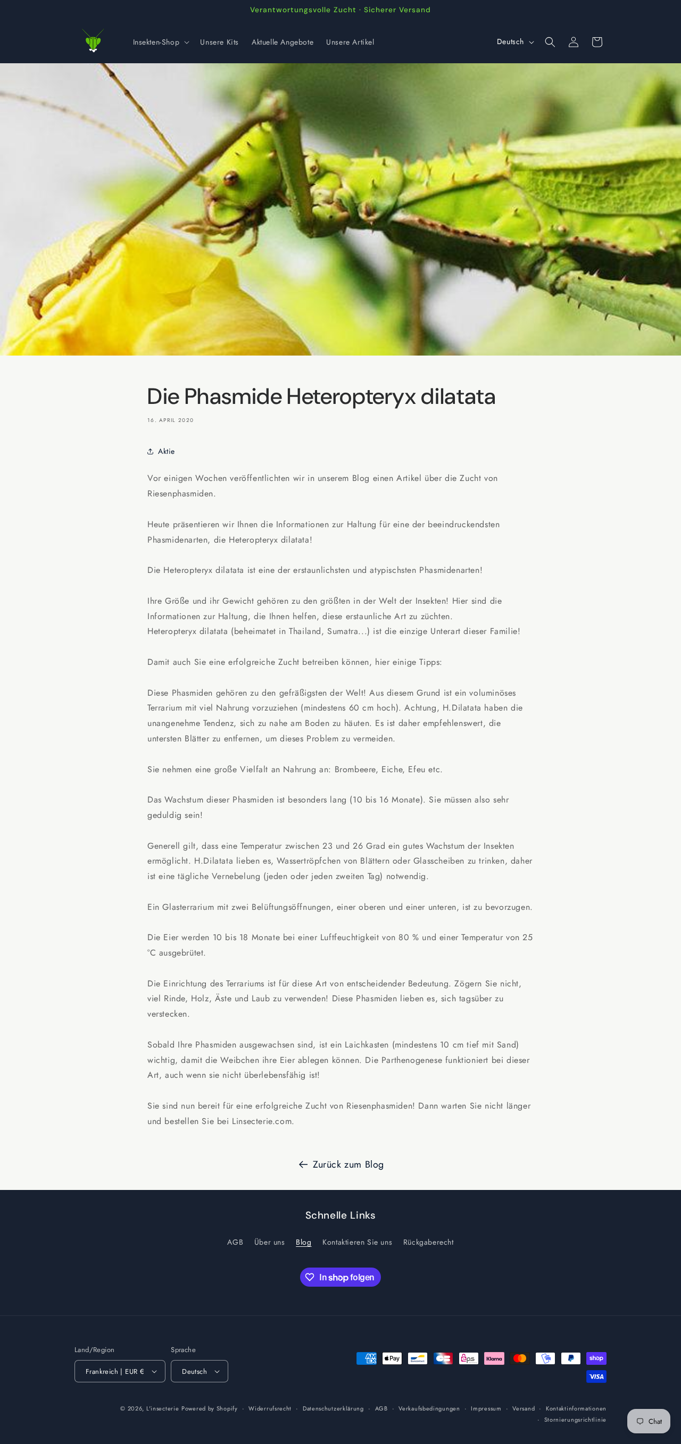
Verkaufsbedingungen (429, 1408)
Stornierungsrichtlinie (575, 1419)
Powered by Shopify (209, 1408)
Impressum (486, 1408)
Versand (523, 1408)
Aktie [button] (166, 451)
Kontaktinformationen (576, 1408)
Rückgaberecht (428, 1242)
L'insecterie (162, 1408)
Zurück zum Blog (348, 1164)
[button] (160, 42)
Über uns (269, 1242)
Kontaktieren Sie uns (357, 1242)
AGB (235, 1242)
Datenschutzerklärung (333, 1408)
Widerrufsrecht (270, 1408)
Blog (303, 1242)
